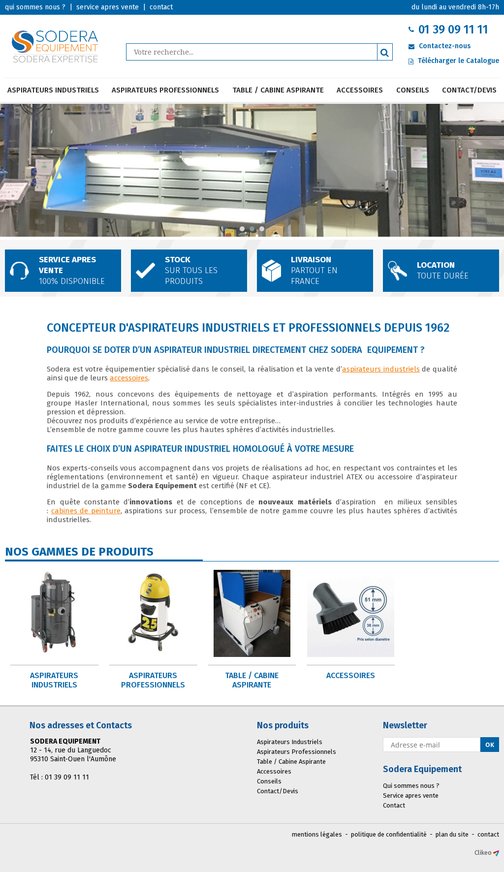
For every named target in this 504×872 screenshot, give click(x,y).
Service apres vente (411, 795)
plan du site (452, 834)
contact (488, 834)
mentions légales (317, 834)
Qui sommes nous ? (411, 785)
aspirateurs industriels (381, 369)
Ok (489, 745)
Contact (394, 805)
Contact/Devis (469, 90)
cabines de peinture (86, 510)
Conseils (412, 90)
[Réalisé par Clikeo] (496, 852)
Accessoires (360, 90)
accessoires (129, 378)
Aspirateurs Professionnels (165, 90)
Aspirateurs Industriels (53, 90)
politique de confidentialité (389, 834)
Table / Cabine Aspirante (278, 90)
